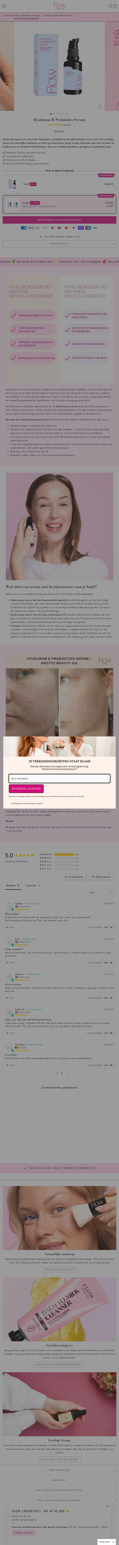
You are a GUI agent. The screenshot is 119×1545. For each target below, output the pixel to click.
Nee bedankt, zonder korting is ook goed (26, 803)
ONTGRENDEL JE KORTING (26, 788)
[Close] (112, 740)
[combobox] (106, 1542)
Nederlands (104, 1541)
